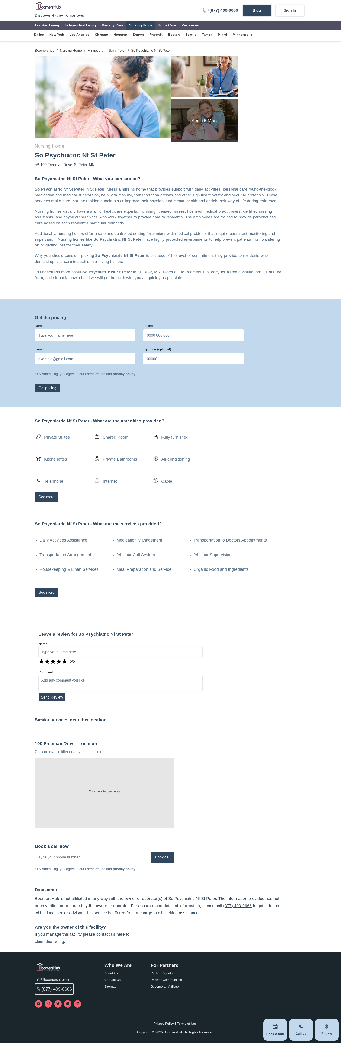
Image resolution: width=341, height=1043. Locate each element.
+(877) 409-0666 (222, 10)
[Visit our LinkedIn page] (77, 1004)
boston (174, 34)
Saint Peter (117, 50)
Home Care (167, 25)
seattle (190, 34)
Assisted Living (46, 25)
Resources (190, 25)
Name (39, 326)
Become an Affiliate (165, 986)
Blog (257, 10)
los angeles (79, 34)
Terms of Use (187, 1023)
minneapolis (242, 34)
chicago (101, 34)
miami (222, 34)
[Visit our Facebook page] (67, 1004)
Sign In (290, 10)
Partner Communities (166, 980)
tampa (207, 34)
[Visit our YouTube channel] (38, 1004)
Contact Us (112, 980)
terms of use (95, 374)
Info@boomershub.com (53, 980)
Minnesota (95, 50)
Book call (162, 857)
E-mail (39, 349)
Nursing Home (140, 25)
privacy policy (124, 374)
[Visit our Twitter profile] (58, 1004)
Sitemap (110, 986)
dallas (39, 34)
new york (56, 34)
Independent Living (80, 25)
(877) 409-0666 (237, 905)
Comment (46, 672)
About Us (111, 973)
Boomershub (44, 50)
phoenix (156, 34)
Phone (148, 326)
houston (120, 34)
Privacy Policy (164, 1023)
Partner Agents (162, 973)
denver (138, 34)
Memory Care (112, 25)
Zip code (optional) (157, 349)
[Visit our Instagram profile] (48, 1004)
